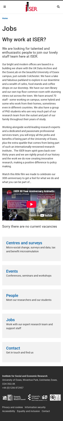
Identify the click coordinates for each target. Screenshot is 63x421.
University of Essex (37, 397)
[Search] (58, 6)
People (12, 295)
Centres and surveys (24, 243)
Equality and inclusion (28, 411)
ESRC (13, 397)
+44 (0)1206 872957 (12, 387)
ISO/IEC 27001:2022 (55, 397)
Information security (35, 407)
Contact (13, 348)
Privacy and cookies (12, 407)
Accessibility (8, 411)
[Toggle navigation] (4, 6)
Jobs (10, 320)
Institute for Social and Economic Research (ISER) (31, 7)
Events (12, 271)
